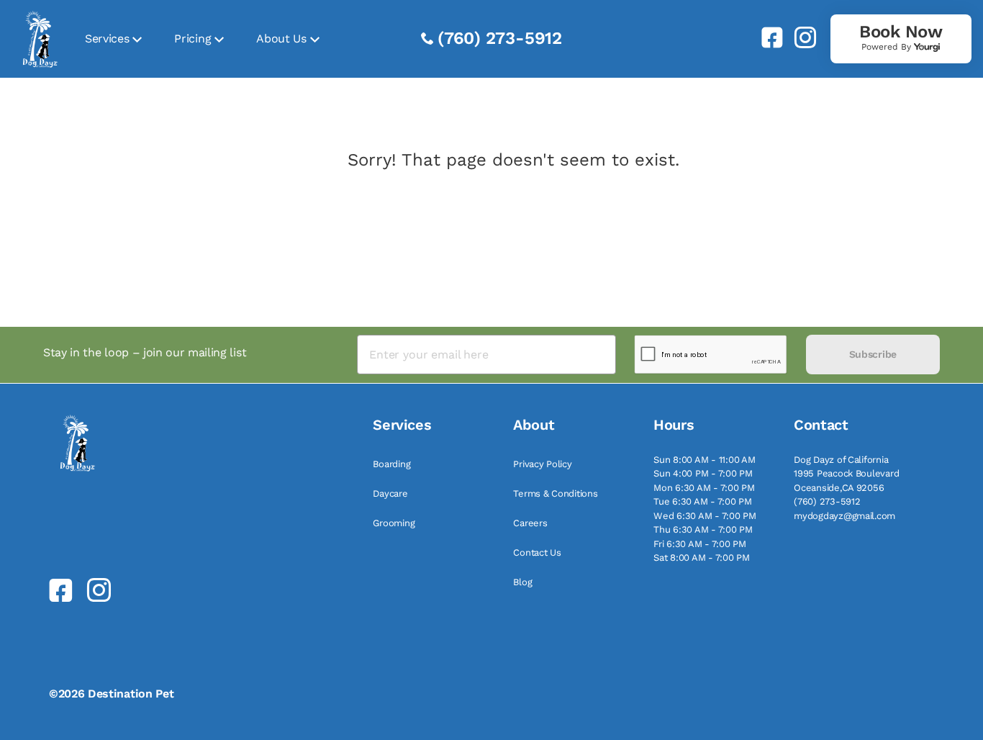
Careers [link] (530, 523)
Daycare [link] (390, 493)
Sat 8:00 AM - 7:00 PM (701, 557)
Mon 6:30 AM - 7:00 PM (704, 487)
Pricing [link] (192, 38)
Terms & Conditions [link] (555, 493)
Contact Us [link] (537, 552)
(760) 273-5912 (500, 38)
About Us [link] (281, 38)
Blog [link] (522, 582)
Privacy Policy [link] (542, 464)
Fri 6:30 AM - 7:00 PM (699, 543)
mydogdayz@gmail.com (844, 515)
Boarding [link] (391, 464)
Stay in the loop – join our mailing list (144, 352)
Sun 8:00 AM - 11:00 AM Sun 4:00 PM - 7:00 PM (704, 466)
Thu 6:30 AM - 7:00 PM (703, 529)
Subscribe (873, 354)
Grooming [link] (394, 523)
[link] (766, 37)
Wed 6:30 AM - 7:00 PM (704, 515)
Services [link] (107, 38)
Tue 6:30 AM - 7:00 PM (702, 501)
